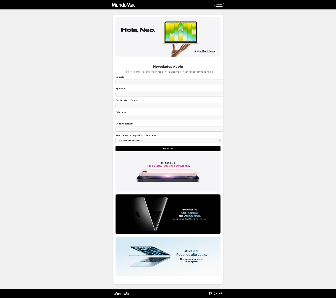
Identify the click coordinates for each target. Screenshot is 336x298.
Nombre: (120, 77)
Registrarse (168, 148)
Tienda (219, 5)
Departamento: (124, 124)
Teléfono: (121, 112)
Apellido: (120, 88)
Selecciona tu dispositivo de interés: (136, 135)
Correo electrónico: (126, 100)
